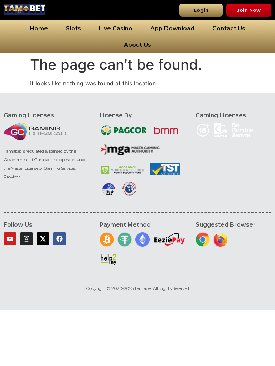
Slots (73, 28)
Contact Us (228, 28)
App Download (172, 28)
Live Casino (115, 28)
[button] (201, 10)
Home (39, 28)
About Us (137, 44)
